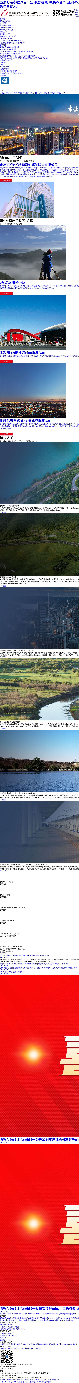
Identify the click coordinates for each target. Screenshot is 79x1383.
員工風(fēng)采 (5, 34)
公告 (1, 64)
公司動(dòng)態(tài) (6, 27)
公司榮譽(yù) (11, 1348)
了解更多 (3, 512)
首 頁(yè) (3, 93)
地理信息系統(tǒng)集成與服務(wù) (12, 43)
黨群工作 (3, 32)
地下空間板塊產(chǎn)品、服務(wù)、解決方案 (53, 1318)
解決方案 (3, 45)
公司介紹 (3, 1348)
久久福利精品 (46, 1382)
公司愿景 (3, 19)
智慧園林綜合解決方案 (8, 49)
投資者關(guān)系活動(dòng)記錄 (11, 73)
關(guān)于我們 (11, 93)
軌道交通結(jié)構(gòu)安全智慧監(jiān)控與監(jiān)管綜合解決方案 (23, 58)
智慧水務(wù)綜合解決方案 (10, 47)
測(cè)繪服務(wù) (6, 38)
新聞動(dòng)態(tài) (6, 25)
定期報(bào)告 (5, 67)
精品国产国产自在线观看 (26, 1382)
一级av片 (3, 1382)
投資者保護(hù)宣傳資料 (8, 71)
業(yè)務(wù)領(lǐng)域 (8, 36)
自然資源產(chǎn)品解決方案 (10, 54)
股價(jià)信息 (4, 69)
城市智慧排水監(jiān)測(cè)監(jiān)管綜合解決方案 (18, 56)
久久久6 (38, 1382)
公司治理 (3, 62)
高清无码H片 (11, 1382)
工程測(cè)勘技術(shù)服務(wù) (11, 40)
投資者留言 (4, 75)
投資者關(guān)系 (6, 60)
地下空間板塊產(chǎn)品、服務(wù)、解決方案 (17, 51)
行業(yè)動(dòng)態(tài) (8, 30)
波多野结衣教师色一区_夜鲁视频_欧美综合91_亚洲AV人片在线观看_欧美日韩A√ (29, 1380)
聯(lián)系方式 (5, 21)
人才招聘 (3, 23)
